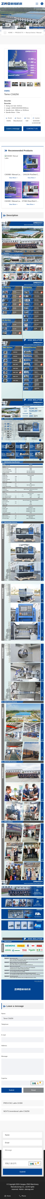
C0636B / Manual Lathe (13, 174)
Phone (24, 1196)
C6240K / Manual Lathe (13, 201)
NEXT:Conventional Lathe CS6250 (16, 1111)
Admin (21, 1189)
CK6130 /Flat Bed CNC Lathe (31, 174)
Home (9, 1196)
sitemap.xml (29, 1189)
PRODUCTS (19, 32)
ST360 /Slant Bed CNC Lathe (30, 201)
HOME (10, 32)
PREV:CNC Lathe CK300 (12, 1103)
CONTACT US (32, 129)
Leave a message (13, 129)
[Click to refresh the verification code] (37, 1083)
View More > (13, 178)
